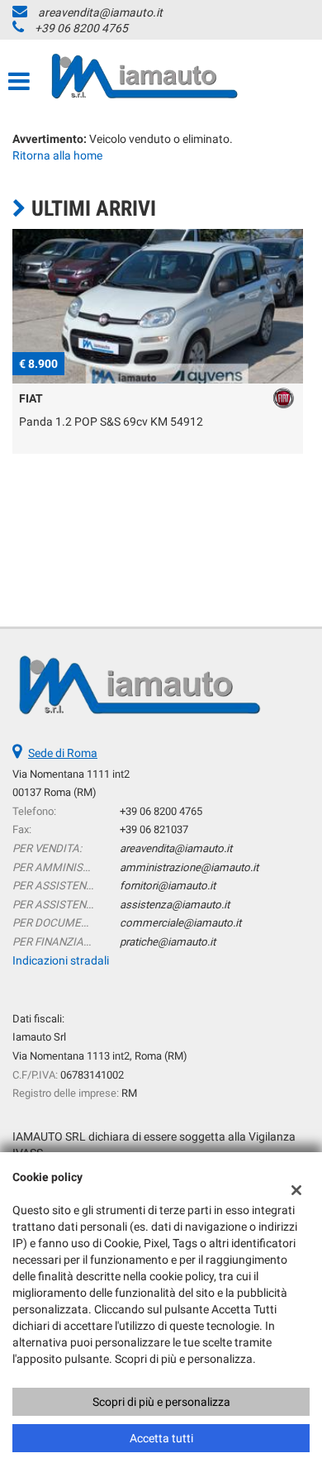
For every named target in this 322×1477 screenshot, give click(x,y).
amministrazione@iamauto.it (189, 867)
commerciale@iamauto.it (180, 923)
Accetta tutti (161, 1438)
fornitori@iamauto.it (167, 885)
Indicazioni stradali (60, 960)
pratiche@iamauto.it (167, 942)
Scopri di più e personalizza (161, 1401)
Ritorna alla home (57, 155)
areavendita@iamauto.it (100, 12)
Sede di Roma (62, 753)
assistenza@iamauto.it (175, 904)
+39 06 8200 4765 (81, 28)
